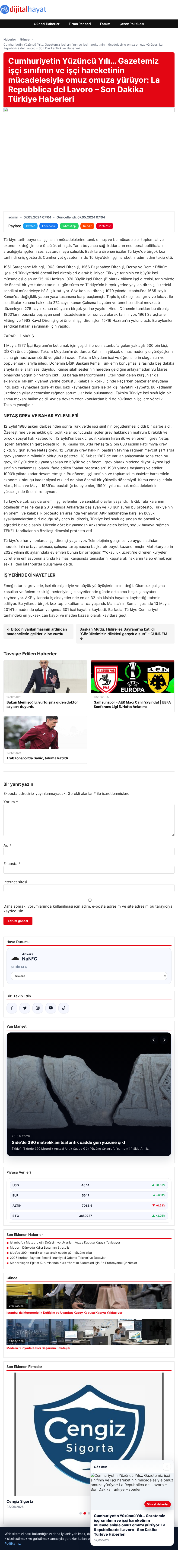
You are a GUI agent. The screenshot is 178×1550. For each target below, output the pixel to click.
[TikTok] (63, 1008)
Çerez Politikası (132, 24)
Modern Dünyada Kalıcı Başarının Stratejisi (40, 1247)
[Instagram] (37, 1008)
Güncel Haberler (47, 24)
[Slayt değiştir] (80, 1513)
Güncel (25, 39)
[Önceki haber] (154, 1040)
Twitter (30, 226)
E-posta (11, 863)
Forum (105, 24)
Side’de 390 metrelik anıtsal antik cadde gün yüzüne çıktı (51, 1252)
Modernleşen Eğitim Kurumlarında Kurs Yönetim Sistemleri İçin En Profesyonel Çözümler (73, 1263)
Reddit (87, 226)
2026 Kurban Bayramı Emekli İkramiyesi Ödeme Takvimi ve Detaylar (58, 1258)
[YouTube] (50, 1008)
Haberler (9, 39)
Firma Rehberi (80, 24)
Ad (7, 845)
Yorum (10, 801)
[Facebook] (11, 1008)
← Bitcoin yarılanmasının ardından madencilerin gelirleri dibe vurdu (37, 631)
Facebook (48, 226)
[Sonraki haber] (164, 1040)
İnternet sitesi (15, 882)
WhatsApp (69, 226)
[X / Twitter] (24, 1008)
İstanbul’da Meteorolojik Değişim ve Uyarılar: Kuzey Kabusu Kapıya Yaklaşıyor (65, 1242)
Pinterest (105, 226)
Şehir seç (19, 967)
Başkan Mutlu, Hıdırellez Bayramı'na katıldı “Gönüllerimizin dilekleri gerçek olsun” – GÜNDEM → (123, 634)
